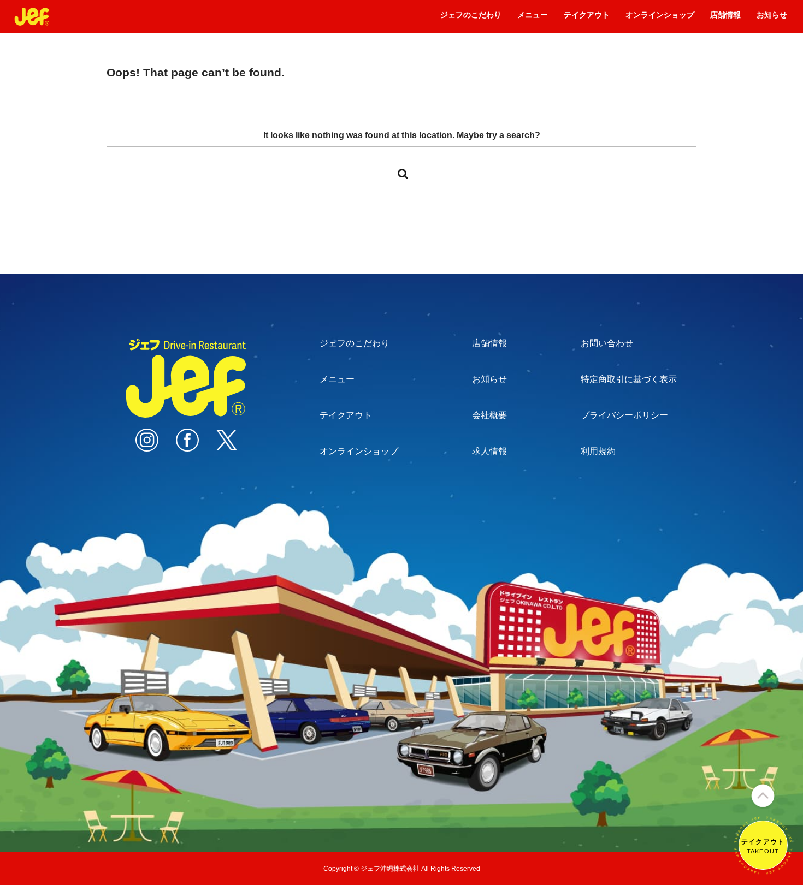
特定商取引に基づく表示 (629, 379)
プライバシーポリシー (624, 415)
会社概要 (489, 415)
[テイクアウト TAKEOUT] (763, 869)
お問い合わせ (607, 343)
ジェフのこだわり (470, 18)
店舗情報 (725, 18)
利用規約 (598, 451)
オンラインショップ (659, 18)
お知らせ (772, 18)
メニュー (532, 18)
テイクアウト (587, 18)
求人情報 (489, 451)
